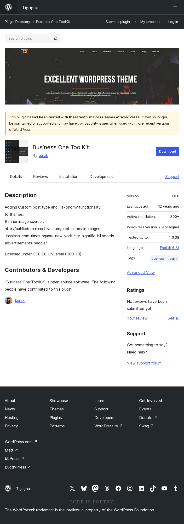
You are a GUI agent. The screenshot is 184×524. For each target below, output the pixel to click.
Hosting (11, 417)
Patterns (57, 426)
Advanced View (141, 272)
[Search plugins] (55, 38)
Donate (148, 417)
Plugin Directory (17, 22)
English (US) (169, 248)
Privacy (11, 426)
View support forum (144, 363)
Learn (99, 400)
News (10, 409)
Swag (146, 426)
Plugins (56, 417)
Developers (104, 417)
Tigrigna (23, 488)
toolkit (172, 258)
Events (145, 409)
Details (16, 176)
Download (167, 151)
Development (101, 176)
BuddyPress (18, 467)
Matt (11, 450)
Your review (137, 318)
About (10, 400)
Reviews (40, 176)
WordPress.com (21, 441)
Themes (57, 409)
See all (173, 318)
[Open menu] (176, 7)
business (158, 258)
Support (172, 176)
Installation (68, 176)
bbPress (14, 458)
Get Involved (150, 400)
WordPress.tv (108, 426)
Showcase (59, 400)
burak (43, 155)
